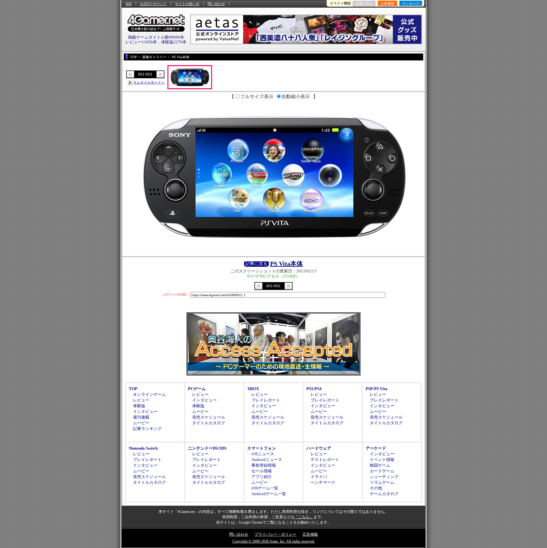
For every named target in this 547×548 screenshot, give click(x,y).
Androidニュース (266, 459)
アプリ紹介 (261, 476)
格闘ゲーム (380, 465)
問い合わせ (216, 4)
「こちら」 (303, 517)
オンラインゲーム (149, 394)
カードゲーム (382, 471)
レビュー (141, 400)
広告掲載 (310, 534)
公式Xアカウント (153, 4)
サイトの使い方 (187, 4)
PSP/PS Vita (376, 388)
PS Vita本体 (286, 263)
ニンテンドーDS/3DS (207, 448)
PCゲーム (197, 388)
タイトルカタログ (208, 422)
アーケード (376, 448)
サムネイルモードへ (149, 82)
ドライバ (319, 476)
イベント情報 (382, 459)
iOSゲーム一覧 (264, 488)
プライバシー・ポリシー (275, 534)
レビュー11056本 (141, 42)
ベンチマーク (323, 482)
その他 (376, 488)
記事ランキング (147, 428)
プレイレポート (265, 400)
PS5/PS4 (314, 388)
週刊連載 (141, 417)
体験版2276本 (173, 42)
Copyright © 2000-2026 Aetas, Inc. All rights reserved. (273, 541)
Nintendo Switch (143, 448)
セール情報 (261, 471)
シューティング (384, 476)
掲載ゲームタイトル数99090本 (156, 37)
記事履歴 (387, 3)
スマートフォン (261, 448)
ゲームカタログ (384, 493)
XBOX (253, 388)
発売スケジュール (208, 417)
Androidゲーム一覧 (268, 493)
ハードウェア (318, 448)
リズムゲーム (382, 482)
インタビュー (145, 411)
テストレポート (325, 459)
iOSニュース (262, 453)
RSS (129, 4)
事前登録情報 (263, 465)
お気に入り (364, 3)
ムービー (141, 422)
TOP (133, 388)
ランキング (410, 3)
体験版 (139, 405)
